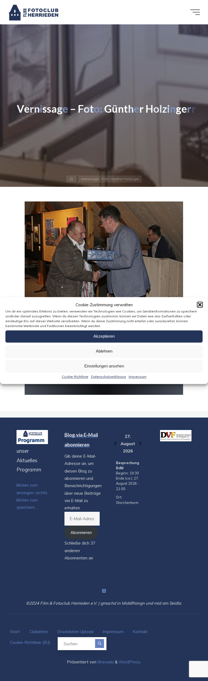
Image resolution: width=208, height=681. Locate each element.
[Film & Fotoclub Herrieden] (33, 12)
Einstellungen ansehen (104, 366)
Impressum (138, 376)
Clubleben (39, 631)
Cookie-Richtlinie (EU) (30, 642)
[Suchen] (99, 643)
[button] (200, 304)
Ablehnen (104, 351)
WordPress (129, 661)
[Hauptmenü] (195, 12)
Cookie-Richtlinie (75, 376)
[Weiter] (140, 443)
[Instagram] (104, 591)
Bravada (105, 661)
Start (15, 631)
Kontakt (140, 631)
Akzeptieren (104, 336)
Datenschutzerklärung (108, 376)
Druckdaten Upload (75, 631)
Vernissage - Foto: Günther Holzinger (110, 179)
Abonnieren (81, 532)
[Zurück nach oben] (187, 660)
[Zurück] (115, 443)
